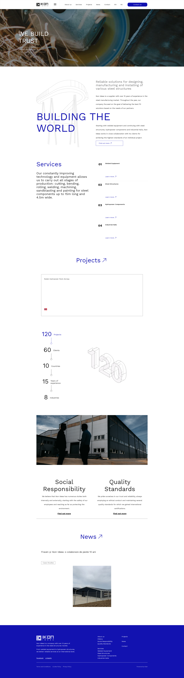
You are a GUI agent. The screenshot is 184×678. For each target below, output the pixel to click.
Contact (107, 4)
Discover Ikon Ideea (28, 50)
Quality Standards (119, 485)
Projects (89, 4)
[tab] (51, 337)
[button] (64, 513)
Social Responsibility (64, 485)
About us (68, 4)
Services (79, 4)
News (98, 4)
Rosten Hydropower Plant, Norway (56, 279)
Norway (47, 312)
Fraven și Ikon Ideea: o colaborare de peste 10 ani (68, 552)
